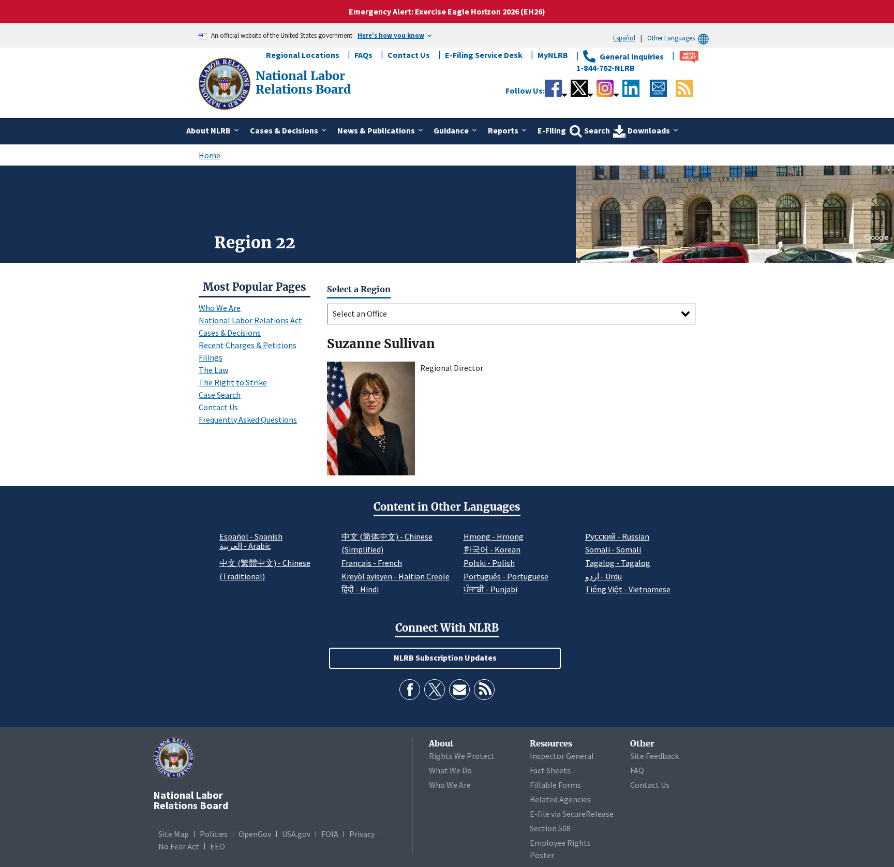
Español (624, 38)
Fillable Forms (555, 785)
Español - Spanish (250, 536)
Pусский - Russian (617, 536)
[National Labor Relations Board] (225, 83)
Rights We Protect (462, 756)
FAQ (637, 770)
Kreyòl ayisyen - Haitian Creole (395, 576)
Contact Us (409, 54)
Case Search (220, 395)
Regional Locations (302, 54)
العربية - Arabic (245, 546)
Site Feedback (654, 756)
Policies (214, 834)
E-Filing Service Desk (484, 54)
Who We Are (220, 308)
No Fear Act (178, 846)
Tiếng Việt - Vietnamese (628, 589)
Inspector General (562, 756)
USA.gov (296, 834)
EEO (217, 846)
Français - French (371, 563)
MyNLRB (553, 54)
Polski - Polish (489, 563)
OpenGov (255, 834)
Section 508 (550, 828)
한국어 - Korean (492, 549)
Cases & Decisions (230, 332)
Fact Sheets (550, 770)
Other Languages (671, 38)
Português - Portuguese (506, 576)
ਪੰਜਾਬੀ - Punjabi (490, 589)
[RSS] (484, 689)
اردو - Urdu (603, 576)
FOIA (329, 834)
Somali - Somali (613, 549)
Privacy (362, 834)
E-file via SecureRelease (572, 814)
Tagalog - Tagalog (617, 563)
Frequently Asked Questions (248, 419)
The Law (213, 370)
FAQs (363, 54)
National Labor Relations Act (250, 320)
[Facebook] (409, 689)
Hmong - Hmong (494, 536)
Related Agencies (560, 799)
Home (209, 155)
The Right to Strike (233, 382)
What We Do (450, 770)
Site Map (173, 834)
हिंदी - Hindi (360, 589)
